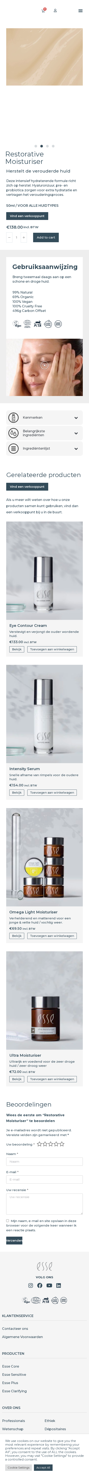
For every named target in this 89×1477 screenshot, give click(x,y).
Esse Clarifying (14, 1391)
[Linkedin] (58, 1285)
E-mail (12, 1172)
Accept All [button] (43, 1467)
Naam (12, 1154)
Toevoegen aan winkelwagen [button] (52, 649)
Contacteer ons (15, 1329)
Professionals (13, 1421)
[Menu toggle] (80, 10)
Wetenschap (12, 1429)
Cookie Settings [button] (18, 1467)
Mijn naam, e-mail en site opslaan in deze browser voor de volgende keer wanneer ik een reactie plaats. (41, 1225)
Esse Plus (10, 1383)
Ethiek (49, 1421)
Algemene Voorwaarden (22, 1337)
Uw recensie (17, 1190)
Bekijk (17, 649)
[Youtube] (49, 1285)
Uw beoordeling (20, 1144)
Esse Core (10, 1366)
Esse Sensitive (14, 1375)
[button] (35, 146)
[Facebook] (39, 1285)
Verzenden (14, 1240)
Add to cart (46, 237)
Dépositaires (55, 1429)
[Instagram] (30, 1285)
